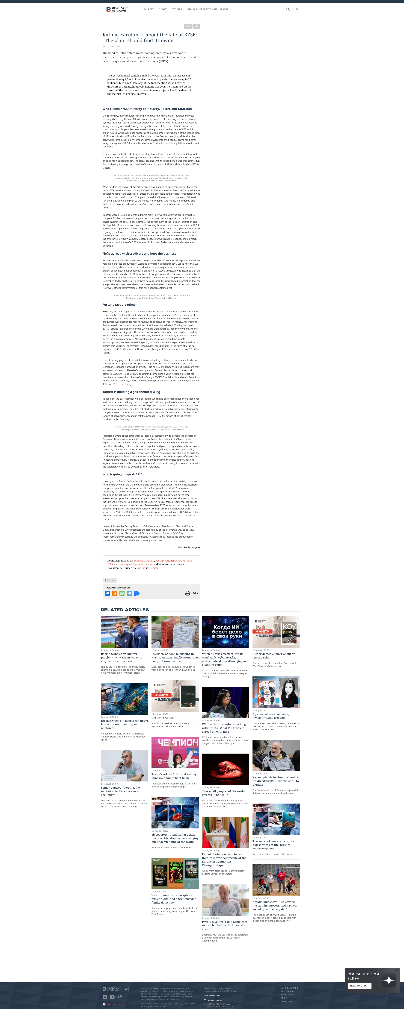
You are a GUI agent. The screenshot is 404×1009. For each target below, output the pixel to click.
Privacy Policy (288, 1001)
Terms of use (287, 995)
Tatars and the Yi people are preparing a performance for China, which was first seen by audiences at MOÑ (225, 798)
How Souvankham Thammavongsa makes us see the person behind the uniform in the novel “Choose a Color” (275, 721)
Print (195, 593)
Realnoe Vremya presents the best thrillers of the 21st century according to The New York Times (174, 904)
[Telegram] (129, 593)
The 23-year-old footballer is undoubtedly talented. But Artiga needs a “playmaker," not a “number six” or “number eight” (123, 663)
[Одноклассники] (196, 26)
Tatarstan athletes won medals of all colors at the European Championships (174, 780)
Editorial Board (289, 988)
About (284, 998)
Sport (163, 9)
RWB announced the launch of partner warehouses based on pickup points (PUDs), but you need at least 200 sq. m (225, 733)
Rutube (141, 568)
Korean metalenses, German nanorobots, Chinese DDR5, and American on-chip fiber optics (124, 730)
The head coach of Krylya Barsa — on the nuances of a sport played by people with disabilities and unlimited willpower (274, 911)
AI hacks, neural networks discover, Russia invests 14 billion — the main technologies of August (225, 665)
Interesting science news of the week (175, 841)
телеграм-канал (144, 560)
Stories (177, 9)
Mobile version (212, 995)
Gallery (149, 9)
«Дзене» (153, 568)
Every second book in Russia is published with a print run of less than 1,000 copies (175, 661)
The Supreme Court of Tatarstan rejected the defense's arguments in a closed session (276, 785)
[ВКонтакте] (188, 26)
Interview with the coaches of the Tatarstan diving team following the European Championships (225, 931)
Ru (297, 9)
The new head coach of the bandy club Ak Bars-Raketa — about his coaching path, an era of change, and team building (124, 797)
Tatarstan (110, 580)
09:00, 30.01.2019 (111, 46)
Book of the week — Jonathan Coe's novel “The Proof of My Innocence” (274, 660)
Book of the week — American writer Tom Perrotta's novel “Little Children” (173, 722)
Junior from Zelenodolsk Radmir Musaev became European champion (224, 863)
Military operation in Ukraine (208, 9)
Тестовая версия (213, 1000)
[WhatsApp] (122, 593)
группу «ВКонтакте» (168, 560)
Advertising (287, 991)
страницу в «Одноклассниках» (135, 564)
